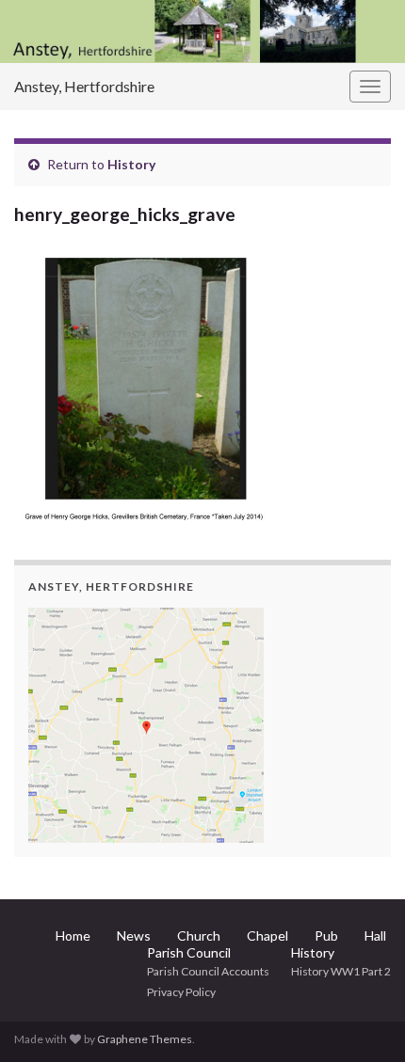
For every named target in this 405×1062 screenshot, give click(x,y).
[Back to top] (362, 1019)
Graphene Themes (144, 1039)
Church (198, 935)
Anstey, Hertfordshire (84, 86)
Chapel (267, 935)
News (134, 935)
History (131, 164)
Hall (375, 935)
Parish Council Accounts (208, 971)
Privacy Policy (181, 992)
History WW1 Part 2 (341, 971)
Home (73, 935)
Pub (326, 935)
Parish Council (189, 952)
